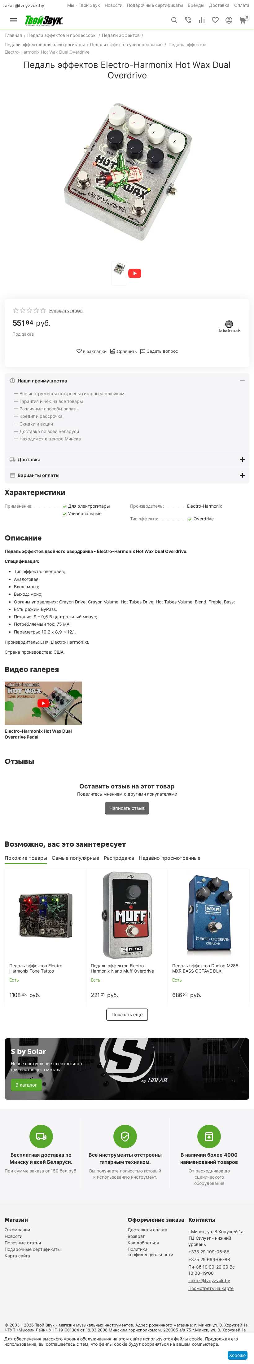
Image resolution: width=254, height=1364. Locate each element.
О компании (17, 1229)
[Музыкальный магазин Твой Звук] (44, 19)
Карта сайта (17, 1255)
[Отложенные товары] (215, 20)
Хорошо (237, 1355)
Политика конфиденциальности (150, 1252)
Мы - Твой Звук (83, 5)
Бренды (196, 5)
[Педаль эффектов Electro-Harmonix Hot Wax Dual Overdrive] (127, 171)
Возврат (136, 1236)
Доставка (219, 5)
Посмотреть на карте (211, 1288)
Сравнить (127, 351)
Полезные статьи (23, 1242)
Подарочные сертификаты (155, 5)
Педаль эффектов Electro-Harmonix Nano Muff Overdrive (122, 968)
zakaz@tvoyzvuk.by (23, 5)
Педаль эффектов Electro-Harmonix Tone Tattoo (36, 968)
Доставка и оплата (147, 1229)
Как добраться (143, 1242)
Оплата (241, 5)
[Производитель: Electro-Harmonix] (229, 326)
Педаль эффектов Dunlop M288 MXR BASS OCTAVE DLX (205, 968)
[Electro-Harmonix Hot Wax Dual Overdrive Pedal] (43, 703)
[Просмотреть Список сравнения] (202, 20)
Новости (113, 5)
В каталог (26, 1085)
